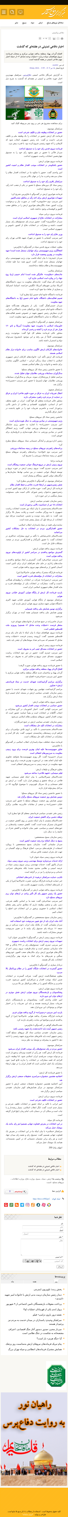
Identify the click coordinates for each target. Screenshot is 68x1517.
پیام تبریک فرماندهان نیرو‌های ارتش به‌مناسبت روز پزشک (34, 1344)
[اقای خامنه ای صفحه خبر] (56, 1375)
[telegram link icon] (22, 1205)
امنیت (48, 1182)
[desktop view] (20, 13)
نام (62, 1224)
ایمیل (61, 1230)
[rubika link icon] (49, 1205)
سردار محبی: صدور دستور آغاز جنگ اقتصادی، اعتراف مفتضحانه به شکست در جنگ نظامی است (36, 1331)
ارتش (49, 1179)
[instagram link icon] (27, 1205)
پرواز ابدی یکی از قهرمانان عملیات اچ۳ (42, 1309)
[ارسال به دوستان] (58, 38)
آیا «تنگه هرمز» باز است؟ (48, 1338)
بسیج (38, 1179)
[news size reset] (45, 38)
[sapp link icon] (38, 1205)
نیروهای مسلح (58, 1182)
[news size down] (50, 38)
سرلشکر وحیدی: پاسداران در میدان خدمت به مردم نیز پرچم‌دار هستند (36, 1322)
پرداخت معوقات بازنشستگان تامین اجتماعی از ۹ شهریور (34, 1304)
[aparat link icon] (44, 1205)
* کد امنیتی (59, 1257)
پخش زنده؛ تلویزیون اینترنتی (48, 1289)
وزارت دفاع (29, 1179)
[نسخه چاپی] (62, 38)
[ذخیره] (54, 38)
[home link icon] (6, 1205)
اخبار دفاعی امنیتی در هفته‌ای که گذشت (43, 1166)
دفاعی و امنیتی (58, 33)
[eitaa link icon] (33, 1205)
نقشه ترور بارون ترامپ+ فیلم (47, 1314)
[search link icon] (11, 1205)
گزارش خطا (56, 1191)
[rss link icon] (17, 1205)
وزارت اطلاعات (18, 1179)
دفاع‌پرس (27, 75)
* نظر (61, 1237)
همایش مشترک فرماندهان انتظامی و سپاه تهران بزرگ (35, 1349)
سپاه (44, 1179)
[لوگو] (54, 17)
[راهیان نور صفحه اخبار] (34, 1439)
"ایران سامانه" (27, 1514)
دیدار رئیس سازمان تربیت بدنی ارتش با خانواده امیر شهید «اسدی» (34, 1296)
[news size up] (40, 38)
